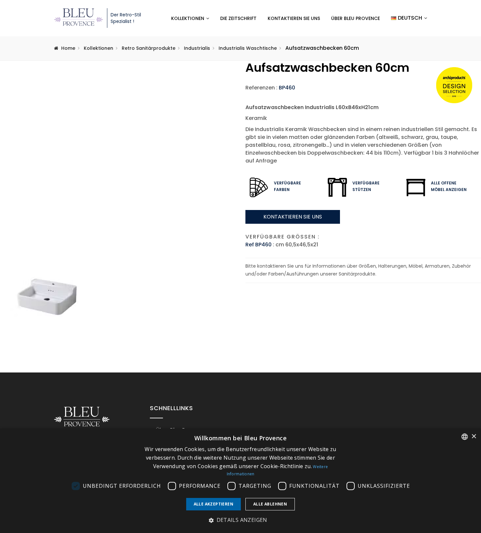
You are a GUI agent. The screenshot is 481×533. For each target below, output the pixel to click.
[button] (240, 520)
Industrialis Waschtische (248, 48)
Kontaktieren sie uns (292, 216)
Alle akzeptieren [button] (213, 504)
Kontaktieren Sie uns (294, 18)
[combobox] (464, 436)
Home (68, 48)
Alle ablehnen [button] (270, 504)
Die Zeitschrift (238, 18)
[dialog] (240, 480)
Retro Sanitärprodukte (148, 48)
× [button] (473, 436)
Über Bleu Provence (355, 18)
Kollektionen (187, 18)
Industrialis (197, 48)
